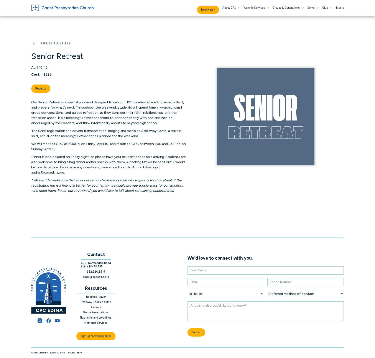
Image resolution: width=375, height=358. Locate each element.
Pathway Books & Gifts (96, 302)
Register (40, 88)
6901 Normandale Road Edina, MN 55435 (96, 264)
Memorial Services (95, 322)
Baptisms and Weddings (96, 317)
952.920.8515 (96, 271)
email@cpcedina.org (96, 276)
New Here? (208, 9)
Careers (96, 307)
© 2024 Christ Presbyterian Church (48, 352)
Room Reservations (96, 312)
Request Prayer (96, 296)
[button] (231, 7)
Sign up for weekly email (96, 336)
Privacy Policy (75, 352)
